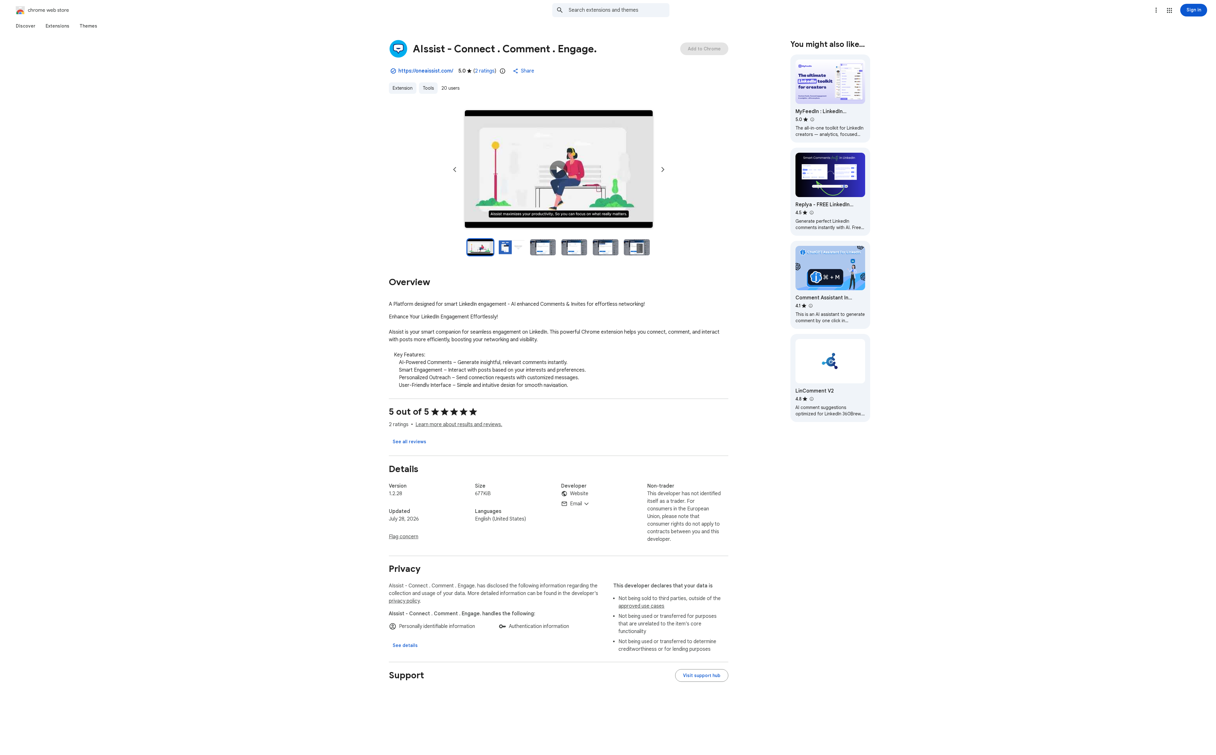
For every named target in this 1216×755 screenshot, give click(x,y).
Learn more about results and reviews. (458, 424)
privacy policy (404, 601)
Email (576, 504)
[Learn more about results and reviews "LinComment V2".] (811, 398)
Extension (403, 88)
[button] (1169, 10)
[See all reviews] (409, 441)
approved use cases (641, 606)
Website (579, 493)
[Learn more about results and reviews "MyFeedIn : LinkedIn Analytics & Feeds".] (812, 119)
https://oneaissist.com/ (425, 71)
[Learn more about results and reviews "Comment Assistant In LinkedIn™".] (810, 305)
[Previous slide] (454, 169)
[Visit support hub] (701, 675)
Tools (428, 88)
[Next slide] (662, 169)
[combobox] (619, 10)
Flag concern (403, 537)
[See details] (405, 645)
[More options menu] (1156, 10)
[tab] (26, 26)
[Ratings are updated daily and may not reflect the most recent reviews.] (502, 71)
